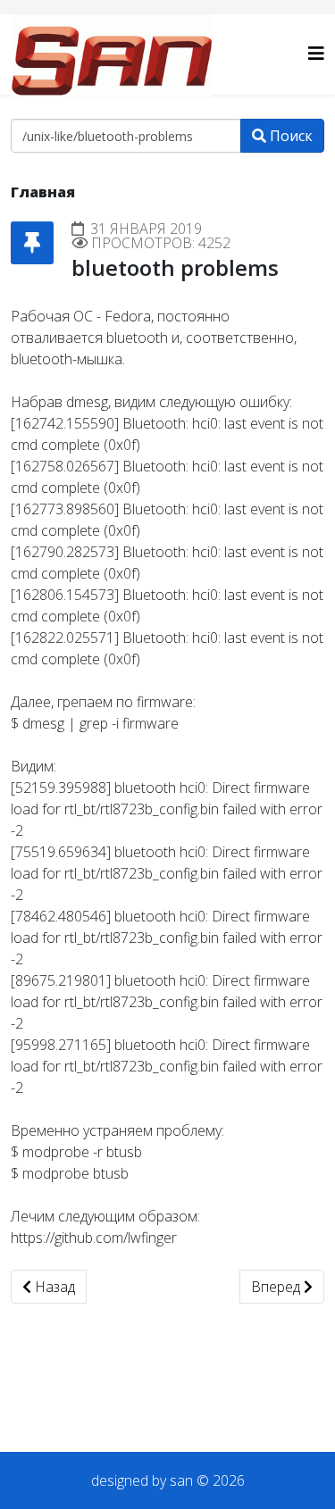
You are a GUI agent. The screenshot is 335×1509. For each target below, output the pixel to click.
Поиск (289, 136)
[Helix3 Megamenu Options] (316, 53)
